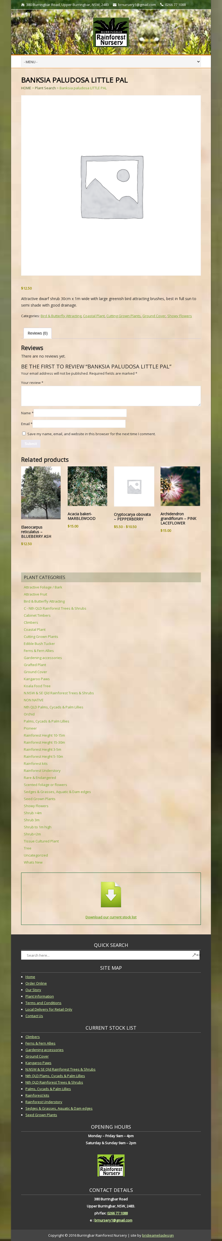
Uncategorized (36, 855)
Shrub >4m (33, 812)
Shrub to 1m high (37, 827)
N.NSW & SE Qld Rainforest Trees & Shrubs (59, 692)
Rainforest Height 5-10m (43, 756)
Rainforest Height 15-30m (44, 742)
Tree (27, 848)
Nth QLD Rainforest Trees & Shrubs (54, 1082)
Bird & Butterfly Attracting (61, 315)
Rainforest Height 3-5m (42, 749)
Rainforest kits (36, 763)
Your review (32, 382)
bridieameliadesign (158, 1235)
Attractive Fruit (35, 594)
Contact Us (34, 1015)
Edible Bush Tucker (39, 643)
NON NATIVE (34, 700)
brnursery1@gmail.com (113, 1220)
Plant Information (39, 996)
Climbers (31, 622)
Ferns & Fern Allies (39, 650)
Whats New (33, 862)
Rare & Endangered (40, 777)
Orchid (29, 714)
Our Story (33, 989)
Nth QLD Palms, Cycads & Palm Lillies (53, 707)
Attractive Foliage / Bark (43, 587)
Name (27, 413)
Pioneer (30, 728)
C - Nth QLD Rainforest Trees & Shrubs (55, 608)
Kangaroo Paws (37, 678)
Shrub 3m (32, 819)
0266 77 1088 (117, 1213)
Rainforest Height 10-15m (44, 735)
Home (30, 976)
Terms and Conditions (43, 1002)
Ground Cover (154, 315)
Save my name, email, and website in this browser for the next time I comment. (91, 433)
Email (26, 423)
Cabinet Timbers (37, 615)
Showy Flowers (179, 315)
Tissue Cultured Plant (41, 841)
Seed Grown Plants (40, 798)
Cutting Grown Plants (123, 315)
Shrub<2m (32, 834)
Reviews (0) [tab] (38, 333)
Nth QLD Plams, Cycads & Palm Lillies (55, 1075)
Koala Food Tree (37, 685)
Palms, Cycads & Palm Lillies (46, 721)
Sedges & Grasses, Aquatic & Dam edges (57, 791)
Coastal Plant (94, 315)
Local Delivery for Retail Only (48, 1009)
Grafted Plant (35, 664)
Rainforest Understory (42, 770)
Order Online (36, 983)
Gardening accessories (43, 657)
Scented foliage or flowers (45, 784)
